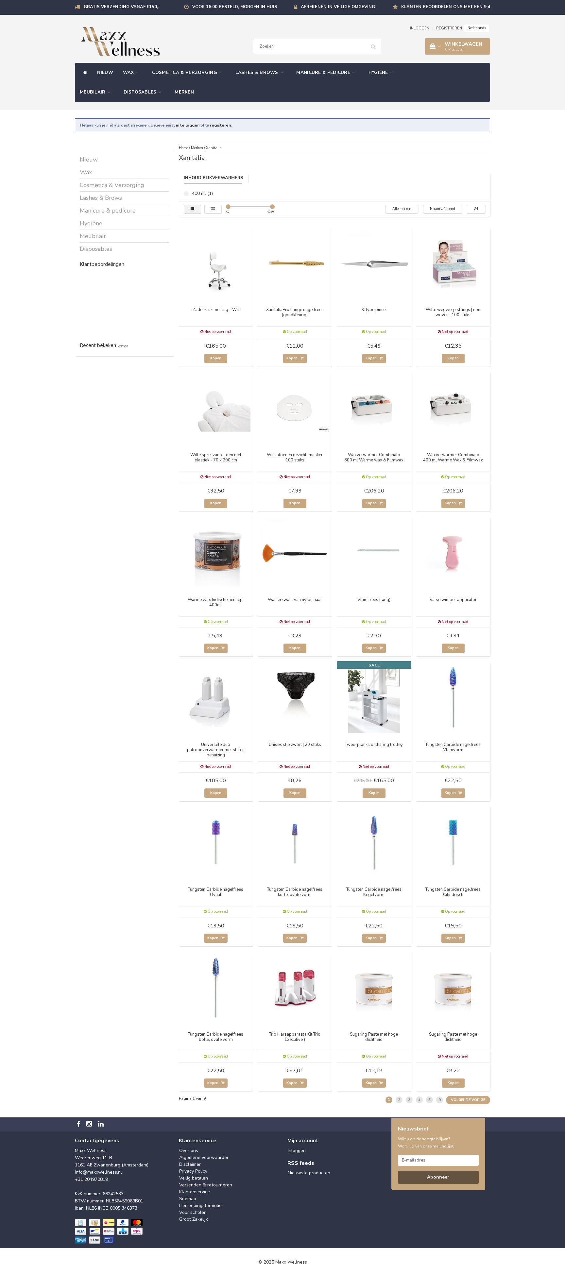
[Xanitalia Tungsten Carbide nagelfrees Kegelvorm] (374, 843)
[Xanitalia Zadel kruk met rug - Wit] (215, 263)
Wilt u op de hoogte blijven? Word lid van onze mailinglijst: (426, 1142)
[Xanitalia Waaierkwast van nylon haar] (295, 553)
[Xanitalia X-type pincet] (374, 263)
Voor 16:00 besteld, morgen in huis (234, 7)
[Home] (83, 72)
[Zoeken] (375, 44)
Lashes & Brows (257, 72)
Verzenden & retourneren (205, 1185)
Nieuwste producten (309, 1173)
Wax (129, 72)
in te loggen (187, 125)
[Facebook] (79, 1124)
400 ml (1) (186, 193)
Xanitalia (214, 148)
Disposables (141, 92)
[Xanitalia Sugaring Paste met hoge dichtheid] (374, 988)
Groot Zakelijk (193, 1219)
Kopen (215, 358)
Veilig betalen (193, 1178)
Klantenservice (194, 1192)
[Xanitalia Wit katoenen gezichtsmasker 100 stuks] (295, 408)
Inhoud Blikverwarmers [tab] (213, 178)
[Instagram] (90, 1124)
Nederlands (477, 28)
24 (476, 208)
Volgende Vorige (468, 1099)
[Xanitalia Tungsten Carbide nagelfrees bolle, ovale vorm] (215, 988)
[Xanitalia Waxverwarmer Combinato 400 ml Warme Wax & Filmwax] (453, 408)
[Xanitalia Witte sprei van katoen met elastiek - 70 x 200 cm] (215, 408)
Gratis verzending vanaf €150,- (122, 7)
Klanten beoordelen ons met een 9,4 (445, 7)
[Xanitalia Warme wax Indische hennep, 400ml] (215, 553)
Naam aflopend (442, 208)
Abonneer (438, 1177)
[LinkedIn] (101, 1124)
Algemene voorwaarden (204, 1157)
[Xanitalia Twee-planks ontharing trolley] (374, 698)
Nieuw (105, 72)
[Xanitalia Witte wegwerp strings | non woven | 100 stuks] (453, 263)
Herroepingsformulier (201, 1205)
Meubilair (93, 92)
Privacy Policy (193, 1171)
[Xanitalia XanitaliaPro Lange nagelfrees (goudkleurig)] (295, 263)
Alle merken (401, 208)
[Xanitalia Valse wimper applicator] (453, 553)
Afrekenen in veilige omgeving (338, 7)
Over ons (188, 1150)
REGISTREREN (449, 28)
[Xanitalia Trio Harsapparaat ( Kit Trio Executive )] (295, 988)
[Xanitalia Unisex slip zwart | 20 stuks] (295, 698)
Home (183, 148)
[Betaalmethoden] (109, 1231)
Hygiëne (378, 72)
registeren (220, 125)
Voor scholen (193, 1212)
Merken (184, 92)
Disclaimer (190, 1164)
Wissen (122, 346)
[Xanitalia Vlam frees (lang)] (374, 553)
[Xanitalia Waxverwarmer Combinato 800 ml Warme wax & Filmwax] (374, 408)
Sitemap (187, 1199)
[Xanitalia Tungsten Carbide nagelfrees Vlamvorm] (453, 698)
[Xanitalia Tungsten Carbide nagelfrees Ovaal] (215, 843)
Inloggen (297, 1150)
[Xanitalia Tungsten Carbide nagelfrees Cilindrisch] (453, 843)
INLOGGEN (419, 28)
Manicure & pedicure (323, 72)
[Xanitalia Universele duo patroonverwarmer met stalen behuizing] (215, 698)
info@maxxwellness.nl (98, 1172)
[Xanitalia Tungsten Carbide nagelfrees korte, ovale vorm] (295, 843)
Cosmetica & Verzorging (185, 72)
